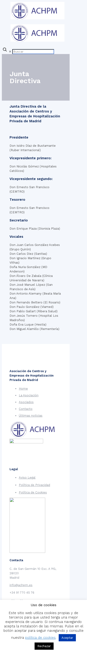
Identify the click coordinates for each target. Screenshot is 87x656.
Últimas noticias (30, 415)
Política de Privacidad (34, 485)
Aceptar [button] (67, 637)
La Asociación (29, 395)
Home (23, 388)
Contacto (25, 409)
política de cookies (40, 638)
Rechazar (44, 646)
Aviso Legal (27, 477)
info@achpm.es (21, 585)
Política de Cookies (33, 492)
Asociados (26, 402)
